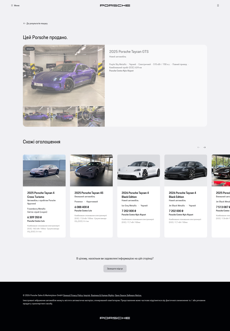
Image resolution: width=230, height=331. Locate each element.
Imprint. (87, 295)
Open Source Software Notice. (128, 295)
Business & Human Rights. (102, 295)
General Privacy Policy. (73, 295)
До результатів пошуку (37, 23)
